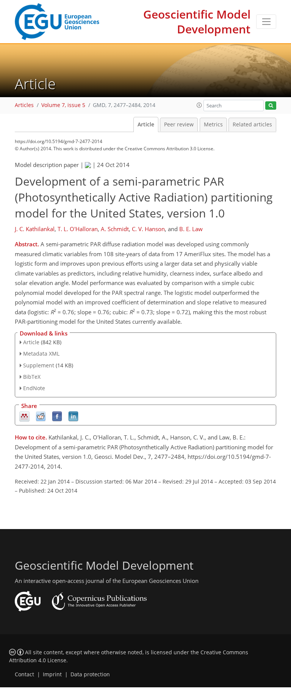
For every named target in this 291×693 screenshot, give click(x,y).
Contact (24, 674)
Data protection (90, 674)
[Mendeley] (24, 416)
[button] (199, 105)
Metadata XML (41, 353)
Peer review (179, 124)
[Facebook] (57, 416)
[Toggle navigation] (266, 21)
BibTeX (32, 376)
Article (146, 124)
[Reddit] (41, 416)
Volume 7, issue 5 (63, 105)
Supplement (38, 365)
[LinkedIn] (73, 416)
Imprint (52, 674)
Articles (24, 105)
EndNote (34, 388)
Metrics (213, 124)
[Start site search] (270, 105)
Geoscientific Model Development (196, 21)
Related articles (252, 124)
